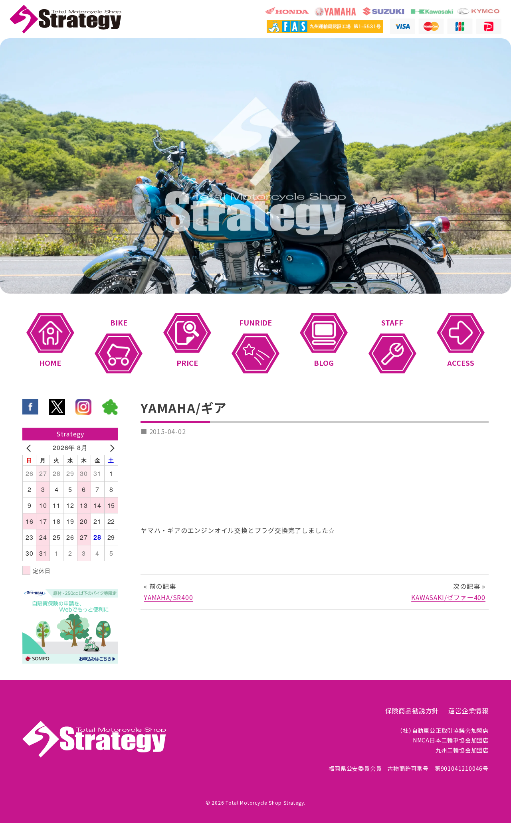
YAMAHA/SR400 (168, 597)
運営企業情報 (468, 711)
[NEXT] (110, 447)
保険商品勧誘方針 (412, 711)
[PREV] (30, 447)
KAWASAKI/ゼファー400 (448, 597)
